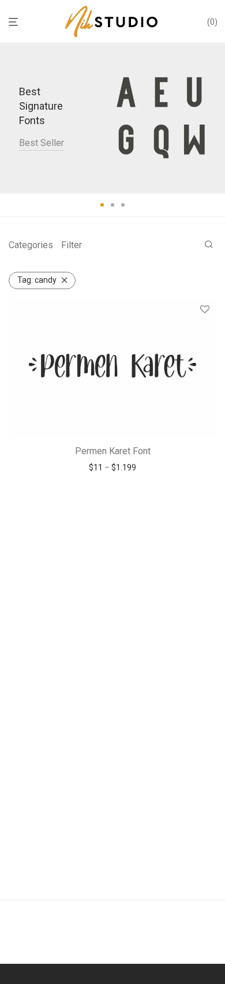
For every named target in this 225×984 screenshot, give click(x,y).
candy (37, 280)
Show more (113, 467)
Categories (31, 245)
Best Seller (41, 142)
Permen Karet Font (113, 451)
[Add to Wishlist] (204, 310)
